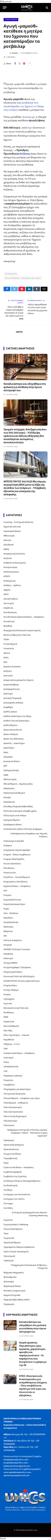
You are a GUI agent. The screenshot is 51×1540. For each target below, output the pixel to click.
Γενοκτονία (9, 648)
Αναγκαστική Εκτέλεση (14, 553)
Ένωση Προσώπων (12, 863)
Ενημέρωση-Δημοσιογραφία (17, 850)
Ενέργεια (8, 845)
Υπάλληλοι (9, 1260)
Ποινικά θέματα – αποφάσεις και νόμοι (22, 1098)
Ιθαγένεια (8, 931)
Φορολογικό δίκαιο (12, 1286)
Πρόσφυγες (9, 1140)
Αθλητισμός (9, 535)
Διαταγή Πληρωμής (13, 698)
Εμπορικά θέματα (12, 820)
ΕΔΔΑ (6, 775)
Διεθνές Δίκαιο (10, 711)
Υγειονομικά (9, 1256)
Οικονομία (8, 1057)
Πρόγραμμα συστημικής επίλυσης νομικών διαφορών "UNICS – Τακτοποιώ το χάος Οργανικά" (27, 1133)
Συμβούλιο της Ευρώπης (15, 1176)
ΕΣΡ (5, 890)
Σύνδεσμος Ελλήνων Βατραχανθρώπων (22, 1181)
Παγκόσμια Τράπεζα (13, 1075)
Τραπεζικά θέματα (12, 1242)
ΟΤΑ (5, 1071)
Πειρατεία (8, 1080)
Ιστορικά (8, 945)
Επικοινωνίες (10, 872)
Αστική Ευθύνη (11, 599)
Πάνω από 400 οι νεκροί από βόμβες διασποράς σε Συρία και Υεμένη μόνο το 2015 (14, 313)
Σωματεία (8, 1220)
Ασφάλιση (8, 608)
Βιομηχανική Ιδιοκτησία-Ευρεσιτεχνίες (22, 630)
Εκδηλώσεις (9, 788)
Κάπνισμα (8, 958)
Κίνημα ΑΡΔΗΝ (10, 963)
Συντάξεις (8, 1208)
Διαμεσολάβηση (11, 684)
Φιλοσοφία (9, 1281)
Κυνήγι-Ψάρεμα (11, 990)
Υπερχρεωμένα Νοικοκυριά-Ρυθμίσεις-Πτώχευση (29, 1266)
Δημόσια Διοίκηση (12, 666)
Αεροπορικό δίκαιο (12, 531)
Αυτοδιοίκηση (10, 612)
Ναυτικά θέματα (11, 1026)
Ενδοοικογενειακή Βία (14, 841)
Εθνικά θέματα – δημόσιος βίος (18, 784)
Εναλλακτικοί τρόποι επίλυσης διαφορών (23, 829)
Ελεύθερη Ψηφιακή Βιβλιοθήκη (18, 806)
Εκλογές (7, 797)
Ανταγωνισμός (10, 567)
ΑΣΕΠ (6, 594)
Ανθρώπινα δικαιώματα (15, 562)
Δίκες (6, 752)
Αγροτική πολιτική (12, 526)
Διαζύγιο (8, 671)
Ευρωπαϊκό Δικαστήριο (14, 904)
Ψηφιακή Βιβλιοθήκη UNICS (17, 1299)
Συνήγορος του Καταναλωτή (17, 1194)
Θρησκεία (8, 917)
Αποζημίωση (11, 273)
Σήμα (6, 1163)
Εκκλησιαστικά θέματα (14, 793)
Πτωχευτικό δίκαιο (12, 1154)
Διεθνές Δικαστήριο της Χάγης (17, 716)
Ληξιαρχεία (9, 999)
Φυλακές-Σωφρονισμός (15, 1290)
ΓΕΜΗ (6, 639)
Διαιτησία (8, 675)
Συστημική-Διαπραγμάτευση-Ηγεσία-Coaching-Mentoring (29, 1214)
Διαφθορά (8, 707)
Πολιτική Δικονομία (13, 1107)
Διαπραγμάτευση (12, 689)
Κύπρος (7, 994)
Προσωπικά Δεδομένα (14, 1145)
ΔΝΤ (5, 766)
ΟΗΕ (6, 1048)
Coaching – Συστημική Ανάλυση (18, 522)
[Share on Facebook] (15, 63)
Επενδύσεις (9, 868)
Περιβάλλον (9, 1084)
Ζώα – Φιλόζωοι (11, 913)
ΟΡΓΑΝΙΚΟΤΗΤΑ (11, 1066)
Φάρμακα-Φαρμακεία (14, 1272)
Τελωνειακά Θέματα (13, 1229)
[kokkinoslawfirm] (27, 7)
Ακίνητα (7, 540)
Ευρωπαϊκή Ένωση (12, 899)
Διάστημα (8, 693)
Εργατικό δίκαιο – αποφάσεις (17, 886)
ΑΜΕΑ (6, 549)
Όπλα (6, 1062)
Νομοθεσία (9, 1039)
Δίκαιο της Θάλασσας (14, 738)
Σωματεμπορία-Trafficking (16, 1224)
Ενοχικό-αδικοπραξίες (14, 859)
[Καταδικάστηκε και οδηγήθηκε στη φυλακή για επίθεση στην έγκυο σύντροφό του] (25, 367)
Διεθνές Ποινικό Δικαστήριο (16, 720)
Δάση (6, 657)
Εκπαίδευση (9, 802)
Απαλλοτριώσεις (11, 572)
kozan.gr (30, 116)
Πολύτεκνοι (9, 1125)
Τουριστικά (9, 1238)
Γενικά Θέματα (11, 19)
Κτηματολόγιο (10, 985)
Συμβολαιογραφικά (13, 1172)
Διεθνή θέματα (10, 725)
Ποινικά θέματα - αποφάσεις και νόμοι (23, 278)
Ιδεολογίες (8, 926)
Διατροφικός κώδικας (13, 702)
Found (3, 1538)
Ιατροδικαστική (11, 922)
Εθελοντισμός (10, 779)
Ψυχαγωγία (9, 1304)
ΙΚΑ (5, 936)
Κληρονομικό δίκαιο (13, 972)
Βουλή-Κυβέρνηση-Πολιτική (17, 635)
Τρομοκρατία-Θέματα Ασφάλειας (19, 1247)
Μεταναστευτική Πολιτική (16, 1008)
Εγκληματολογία (11, 770)
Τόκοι (6, 1233)
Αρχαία (7, 590)
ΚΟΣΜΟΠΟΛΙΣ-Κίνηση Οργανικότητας (22, 981)
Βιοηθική (8, 626)
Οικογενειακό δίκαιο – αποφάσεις (19, 1053)
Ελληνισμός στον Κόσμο (15, 815)
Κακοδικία (8, 954)
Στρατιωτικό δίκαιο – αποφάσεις (19, 1167)
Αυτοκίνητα (9, 621)
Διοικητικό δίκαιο (12, 761)
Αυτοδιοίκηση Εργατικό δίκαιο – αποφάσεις (24, 617)
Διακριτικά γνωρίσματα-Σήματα (19, 680)
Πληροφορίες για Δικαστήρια (17, 1089)
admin (15, 53)
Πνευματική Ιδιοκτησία (15, 1093)
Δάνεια (7, 653)
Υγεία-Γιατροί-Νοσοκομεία (16, 1251)
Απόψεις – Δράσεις (12, 585)
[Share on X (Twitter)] (19, 63)
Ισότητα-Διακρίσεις (13, 940)
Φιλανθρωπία (10, 1277)
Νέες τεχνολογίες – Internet (16, 1035)
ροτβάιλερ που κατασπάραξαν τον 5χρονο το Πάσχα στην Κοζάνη (24, 106)
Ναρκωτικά (9, 1021)
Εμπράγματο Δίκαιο (13, 824)
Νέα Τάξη (8, 1030)
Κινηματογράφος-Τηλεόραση (17, 967)
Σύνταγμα (8, 1203)
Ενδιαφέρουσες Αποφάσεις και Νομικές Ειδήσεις (29, 835)
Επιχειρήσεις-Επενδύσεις (16, 881)
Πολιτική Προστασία (13, 1112)
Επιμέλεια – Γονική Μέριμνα (17, 877)
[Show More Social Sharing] (29, 63)
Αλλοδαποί (9, 544)
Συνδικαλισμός (11, 1185)
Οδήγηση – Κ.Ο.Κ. (12, 1044)
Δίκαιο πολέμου (11, 734)
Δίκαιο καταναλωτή (13, 729)
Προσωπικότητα (11, 1149)
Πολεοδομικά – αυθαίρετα (16, 1103)
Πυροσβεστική (10, 1158)
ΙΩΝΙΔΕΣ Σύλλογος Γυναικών (17, 949)
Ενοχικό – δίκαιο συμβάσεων (17, 854)
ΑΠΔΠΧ (7, 576)
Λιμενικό (8, 1003)
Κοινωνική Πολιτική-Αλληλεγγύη (19, 976)
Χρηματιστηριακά (12, 1295)
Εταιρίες (7, 895)
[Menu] (5, 7)
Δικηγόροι (8, 757)
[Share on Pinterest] (24, 63)
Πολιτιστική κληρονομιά (15, 1116)
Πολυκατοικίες (10, 1121)
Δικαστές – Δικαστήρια (14, 743)
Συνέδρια (8, 1190)
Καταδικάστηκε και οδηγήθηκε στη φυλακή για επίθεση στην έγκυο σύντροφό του (25, 387)
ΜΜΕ (6, 1017)
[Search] (46, 7)
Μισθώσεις (9, 1012)
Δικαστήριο (9, 748)
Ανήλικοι (8, 558)
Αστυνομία (9, 603)
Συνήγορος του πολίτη (14, 1199)
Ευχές (6, 908)
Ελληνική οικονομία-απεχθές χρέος (20, 811)
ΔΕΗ (5, 662)
